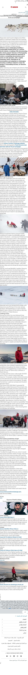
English (18, 2)
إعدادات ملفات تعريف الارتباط (14, 649)
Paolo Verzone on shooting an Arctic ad (11, 584)
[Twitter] (10, 656)
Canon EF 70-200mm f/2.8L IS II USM (10, 537)
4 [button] (0, 599)
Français (12, 2)
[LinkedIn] (14, 656)
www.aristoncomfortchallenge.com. (10, 491)
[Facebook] (21, 656)
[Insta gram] (17, 656)
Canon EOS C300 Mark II (7, 517)
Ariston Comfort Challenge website (14, 143)
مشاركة (2, 496)
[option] (14, 575)
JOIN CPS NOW (14, 112)
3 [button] (0, 598)
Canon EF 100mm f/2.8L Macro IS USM (11, 550)
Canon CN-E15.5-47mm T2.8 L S (9, 529)
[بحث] (26, 7)
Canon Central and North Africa (14, 653)
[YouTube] (7, 656)
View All (2, 560)
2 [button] (0, 596)
